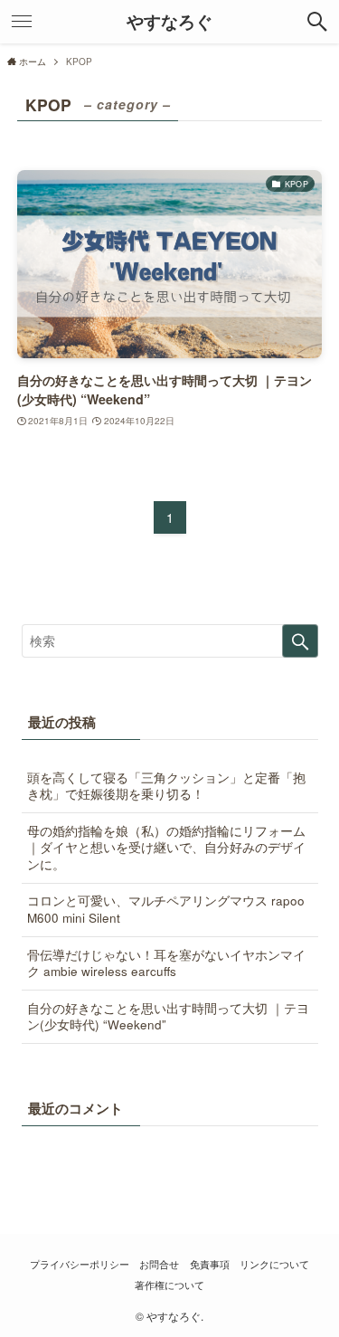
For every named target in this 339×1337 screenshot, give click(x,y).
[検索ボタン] (317, 21)
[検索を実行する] (300, 641)
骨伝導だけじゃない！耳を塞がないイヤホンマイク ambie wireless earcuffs (166, 963)
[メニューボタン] (21, 21)
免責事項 (210, 1263)
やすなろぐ (169, 22)
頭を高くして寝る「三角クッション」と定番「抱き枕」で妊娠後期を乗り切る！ (166, 786)
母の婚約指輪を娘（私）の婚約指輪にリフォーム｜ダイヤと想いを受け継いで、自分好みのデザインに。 (166, 848)
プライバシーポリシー (79, 1263)
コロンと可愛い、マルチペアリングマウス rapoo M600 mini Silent (166, 909)
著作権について (169, 1284)
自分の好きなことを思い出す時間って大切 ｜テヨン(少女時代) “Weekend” (168, 1017)
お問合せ (159, 1263)
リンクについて (274, 1263)
